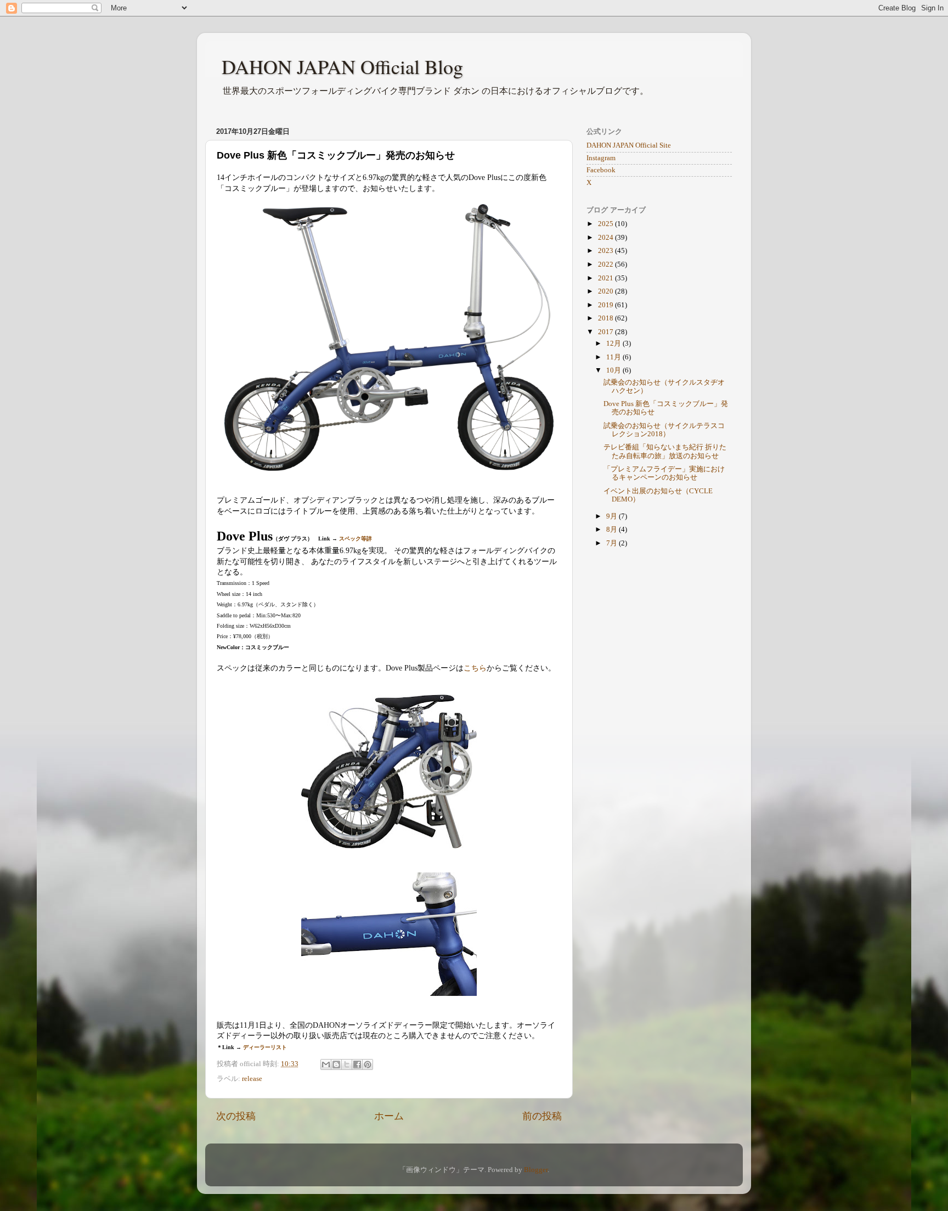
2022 (606, 264)
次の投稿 (236, 1116)
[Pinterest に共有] (367, 1064)
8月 (612, 529)
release (252, 1079)
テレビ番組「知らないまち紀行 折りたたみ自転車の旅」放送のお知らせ (664, 451)
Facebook (601, 170)
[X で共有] (346, 1064)
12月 (614, 343)
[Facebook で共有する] (357, 1064)
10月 (614, 370)
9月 (612, 516)
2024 (606, 237)
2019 (606, 305)
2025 (606, 224)
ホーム (389, 1116)
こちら (475, 668)
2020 (606, 291)
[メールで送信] (325, 1064)
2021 (606, 278)
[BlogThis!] (336, 1064)
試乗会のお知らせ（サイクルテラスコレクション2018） (664, 430)
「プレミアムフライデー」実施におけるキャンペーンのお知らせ (664, 473)
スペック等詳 (355, 539)
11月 (614, 357)
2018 (606, 318)
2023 (606, 251)
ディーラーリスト (265, 1047)
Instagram (601, 158)
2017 (606, 332)
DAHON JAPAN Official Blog (342, 66)
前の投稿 (542, 1116)
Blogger (536, 1170)
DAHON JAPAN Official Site (628, 145)
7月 (612, 543)
